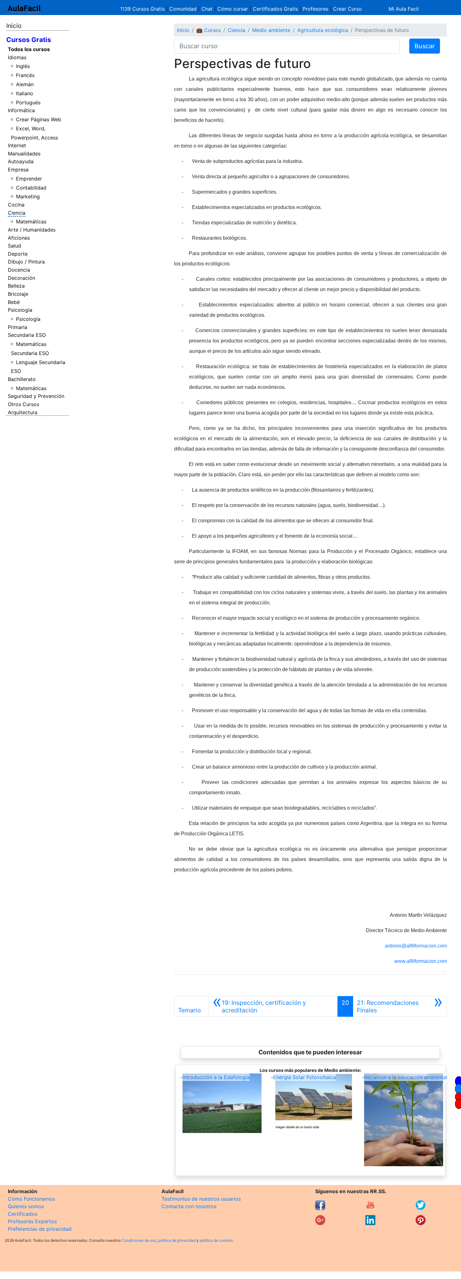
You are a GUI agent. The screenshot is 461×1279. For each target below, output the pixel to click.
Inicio (13, 25)
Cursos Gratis (28, 40)
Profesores (315, 9)
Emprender (29, 178)
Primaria (17, 327)
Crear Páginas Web (38, 119)
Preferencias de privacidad (40, 1229)
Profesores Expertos (32, 1221)
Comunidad (183, 9)
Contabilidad (31, 188)
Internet (17, 145)
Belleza (16, 286)
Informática (21, 110)
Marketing (28, 196)
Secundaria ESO (27, 335)
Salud (14, 246)
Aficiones (19, 238)
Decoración (21, 278)
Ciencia (16, 213)
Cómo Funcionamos (31, 1199)
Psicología (20, 310)
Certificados (22, 1214)
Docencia (19, 270)
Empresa (18, 169)
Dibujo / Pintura (26, 261)
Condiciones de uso (139, 1240)
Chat (207, 9)
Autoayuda (21, 161)
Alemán (25, 84)
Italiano (24, 93)
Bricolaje (18, 294)
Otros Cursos (23, 404)
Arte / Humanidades (32, 230)
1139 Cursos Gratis (143, 9)
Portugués (28, 102)
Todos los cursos (29, 49)
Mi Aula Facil (404, 9)
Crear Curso (347, 9)
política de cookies (216, 1240)
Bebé (14, 302)
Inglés (23, 66)
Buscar (425, 46)
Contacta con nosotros (189, 1206)
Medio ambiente (271, 30)
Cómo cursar (232, 9)
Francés (25, 75)
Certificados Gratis (275, 9)
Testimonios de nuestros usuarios (201, 1199)
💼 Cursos (208, 30)
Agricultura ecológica (322, 30)
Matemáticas (31, 221)
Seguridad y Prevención (36, 396)
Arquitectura (22, 412)
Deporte (18, 254)
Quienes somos (26, 1206)
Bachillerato (22, 379)
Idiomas (17, 57)
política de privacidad (177, 1240)
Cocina (16, 204)
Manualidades (24, 153)
